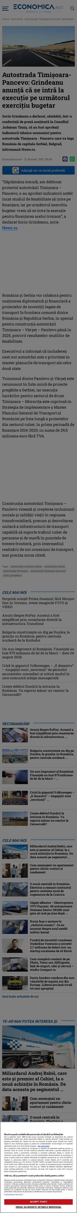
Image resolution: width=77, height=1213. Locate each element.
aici (20, 1162)
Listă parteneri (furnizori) (13, 1195)
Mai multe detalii (43, 1146)
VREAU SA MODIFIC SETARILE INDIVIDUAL (38, 1207)
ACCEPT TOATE (38, 1201)
